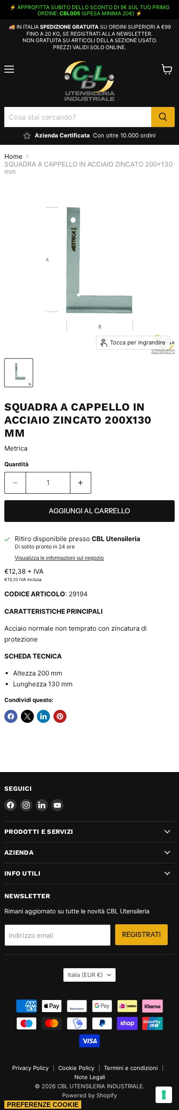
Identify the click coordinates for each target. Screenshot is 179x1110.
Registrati (141, 934)
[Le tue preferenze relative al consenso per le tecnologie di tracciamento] (164, 1095)
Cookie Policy (76, 1067)
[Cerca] (163, 117)
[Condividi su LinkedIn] (43, 716)
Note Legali (89, 1076)
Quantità (16, 464)
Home (13, 156)
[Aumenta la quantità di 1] (81, 483)
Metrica (15, 448)
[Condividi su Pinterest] (59, 716)
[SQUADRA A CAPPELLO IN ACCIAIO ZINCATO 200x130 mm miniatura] (19, 373)
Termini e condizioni (131, 1067)
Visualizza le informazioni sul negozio (59, 558)
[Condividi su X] (27, 716)
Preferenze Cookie (43, 1104)
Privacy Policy (30, 1067)
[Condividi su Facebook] (10, 716)
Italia (85, 974)
